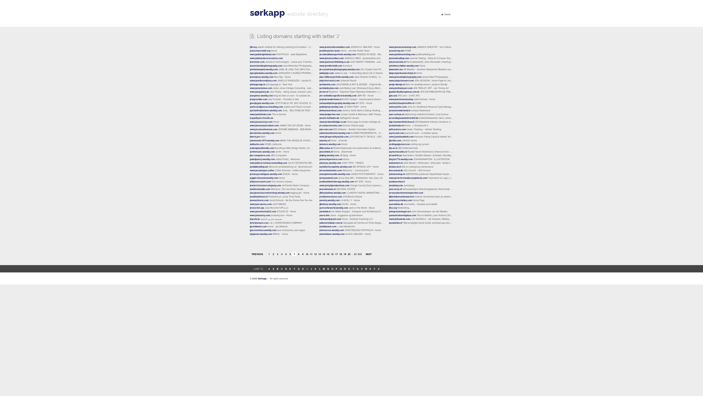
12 (315, 254)
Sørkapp (262, 278)
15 (328, 254)
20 (349, 254)
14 (324, 254)
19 (345, 254)
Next (369, 254)
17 (336, 254)
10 (307, 254)
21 (355, 254)
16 (332, 254)
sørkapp (267, 13)
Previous (257, 254)
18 (340, 254)
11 (311, 254)
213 (360, 254)
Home (448, 14)
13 (319, 254)
